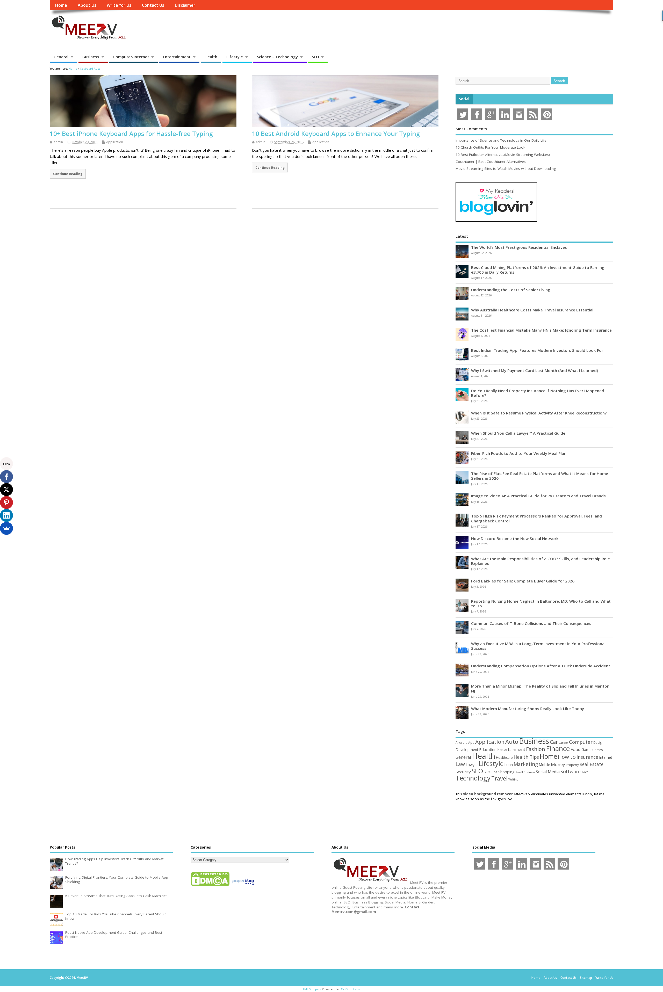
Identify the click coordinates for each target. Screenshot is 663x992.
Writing (513, 779)
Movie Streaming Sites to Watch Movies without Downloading (506, 168)
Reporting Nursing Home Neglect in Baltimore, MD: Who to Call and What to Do (541, 603)
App (471, 742)
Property (572, 765)
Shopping (506, 771)
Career (563, 743)
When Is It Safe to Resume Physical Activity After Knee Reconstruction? (539, 412)
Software (570, 771)
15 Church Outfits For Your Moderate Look (490, 147)
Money (558, 764)
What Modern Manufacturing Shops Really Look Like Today (527, 708)
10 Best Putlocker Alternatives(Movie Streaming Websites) (503, 154)
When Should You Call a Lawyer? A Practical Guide (518, 433)
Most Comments (471, 128)
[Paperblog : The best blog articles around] (243, 885)
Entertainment (177, 56)
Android (461, 742)
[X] (6, 489)
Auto (511, 741)
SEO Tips (491, 772)
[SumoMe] (6, 528)
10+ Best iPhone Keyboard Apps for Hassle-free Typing (131, 133)
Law (460, 764)
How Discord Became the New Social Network (515, 538)
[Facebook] (6, 476)
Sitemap (586, 977)
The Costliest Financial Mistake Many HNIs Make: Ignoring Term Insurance (541, 330)
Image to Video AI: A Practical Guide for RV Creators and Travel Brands (538, 495)
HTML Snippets (310, 989)
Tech (584, 772)
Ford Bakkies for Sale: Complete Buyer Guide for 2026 (522, 580)
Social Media (548, 772)
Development (467, 749)
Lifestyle (234, 56)
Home (61, 5)
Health (211, 56)
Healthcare (504, 757)
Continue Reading (67, 174)
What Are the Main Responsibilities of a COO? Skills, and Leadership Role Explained (540, 561)
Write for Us (119, 5)
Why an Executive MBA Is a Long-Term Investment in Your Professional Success (538, 646)
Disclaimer (185, 5)
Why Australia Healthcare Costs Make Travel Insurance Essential (532, 309)
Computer (581, 742)
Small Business (525, 772)
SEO (315, 56)
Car (554, 741)
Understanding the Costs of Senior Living (510, 289)
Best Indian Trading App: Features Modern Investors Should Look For (537, 350)
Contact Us (153, 5)
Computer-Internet (131, 56)
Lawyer (472, 764)
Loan (508, 764)
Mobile (544, 764)
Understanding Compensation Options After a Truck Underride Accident (540, 665)
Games (597, 750)
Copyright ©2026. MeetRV (69, 977)
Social (464, 99)
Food (576, 749)
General (61, 56)
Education (487, 749)
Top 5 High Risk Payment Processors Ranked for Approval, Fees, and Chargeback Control (536, 518)
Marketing (526, 764)
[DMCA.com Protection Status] (210, 885)
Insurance (587, 757)
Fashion (535, 749)
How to (567, 756)
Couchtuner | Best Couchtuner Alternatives (491, 161)
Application (114, 142)
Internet (605, 757)
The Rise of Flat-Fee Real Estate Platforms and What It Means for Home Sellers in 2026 (539, 476)
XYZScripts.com (352, 989)
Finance (558, 748)
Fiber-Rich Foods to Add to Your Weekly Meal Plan (518, 453)
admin (58, 142)
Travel (499, 778)
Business (90, 56)
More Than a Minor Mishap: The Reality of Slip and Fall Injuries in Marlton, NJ (540, 688)
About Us (87, 5)
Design (598, 742)
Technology (473, 778)
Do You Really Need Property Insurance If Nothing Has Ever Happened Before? (537, 393)
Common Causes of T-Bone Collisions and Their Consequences (531, 623)
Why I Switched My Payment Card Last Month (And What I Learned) (534, 370)
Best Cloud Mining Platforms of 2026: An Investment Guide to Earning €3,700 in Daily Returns (537, 270)
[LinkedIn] (6, 515)
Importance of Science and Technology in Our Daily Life (501, 140)
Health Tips (526, 757)
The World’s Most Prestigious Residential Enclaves (519, 247)
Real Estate (591, 764)
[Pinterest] (6, 502)
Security (463, 771)
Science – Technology (277, 56)
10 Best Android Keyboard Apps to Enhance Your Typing (336, 133)
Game (586, 749)
